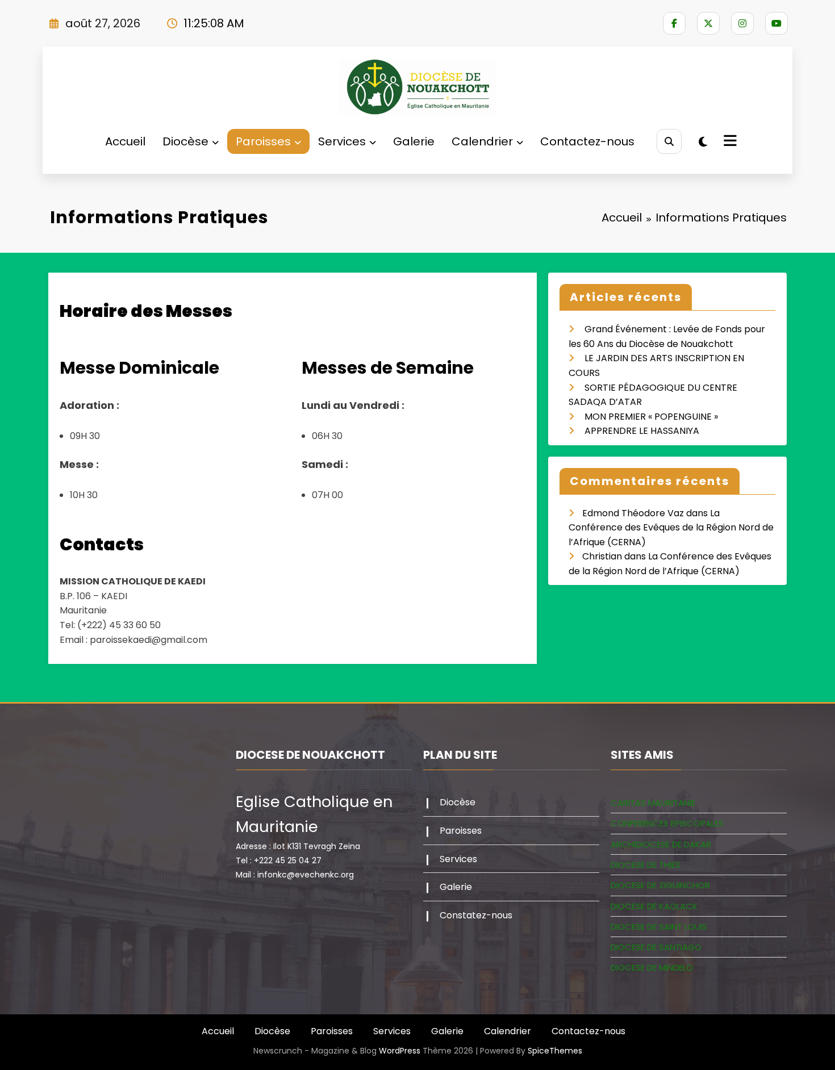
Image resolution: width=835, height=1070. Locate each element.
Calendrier (482, 141)
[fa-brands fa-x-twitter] (708, 23)
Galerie (414, 141)
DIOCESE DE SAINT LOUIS (659, 927)
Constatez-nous (476, 915)
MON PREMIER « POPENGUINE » (651, 416)
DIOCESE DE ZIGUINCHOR (660, 885)
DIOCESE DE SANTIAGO (656, 947)
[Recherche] (669, 141)
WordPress (399, 1050)
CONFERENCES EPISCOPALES (667, 823)
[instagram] (742, 23)
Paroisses (263, 141)
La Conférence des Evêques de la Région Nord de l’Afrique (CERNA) (671, 528)
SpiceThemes (555, 1050)
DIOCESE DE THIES (645, 865)
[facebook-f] (674, 23)
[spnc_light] (703, 142)
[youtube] (776, 23)
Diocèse (185, 141)
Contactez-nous (587, 141)
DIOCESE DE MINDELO (652, 967)
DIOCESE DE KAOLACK (654, 906)
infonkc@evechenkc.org (305, 874)
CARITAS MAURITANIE (653, 803)
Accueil (125, 141)
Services (342, 141)
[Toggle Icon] (729, 142)
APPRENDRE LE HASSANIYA (641, 430)
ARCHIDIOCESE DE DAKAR (661, 844)
